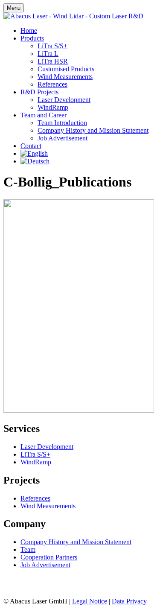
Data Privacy (129, 601)
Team (27, 549)
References (52, 84)
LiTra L (48, 53)
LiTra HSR (53, 61)
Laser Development (64, 99)
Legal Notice (89, 601)
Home (28, 30)
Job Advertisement (62, 138)
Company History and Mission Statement (93, 130)
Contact (30, 145)
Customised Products (66, 69)
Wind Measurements (65, 76)
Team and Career (43, 115)
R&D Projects (39, 92)
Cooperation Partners (48, 557)
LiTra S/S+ (52, 46)
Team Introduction (62, 122)
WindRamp (53, 107)
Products (32, 38)
